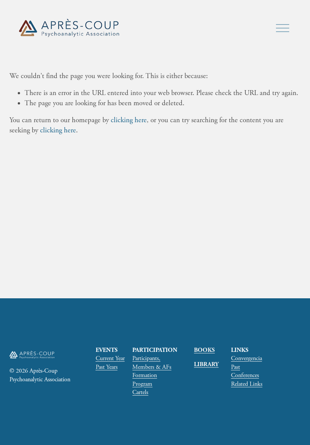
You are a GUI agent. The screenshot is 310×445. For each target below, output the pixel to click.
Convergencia (246, 358)
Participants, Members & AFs (151, 362)
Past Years (107, 367)
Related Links (246, 384)
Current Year (110, 358)
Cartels (140, 392)
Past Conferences (245, 371)
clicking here (129, 120)
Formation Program (144, 379)
